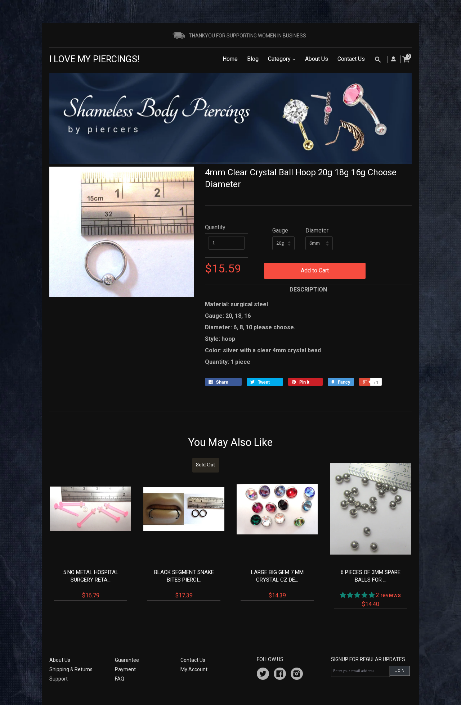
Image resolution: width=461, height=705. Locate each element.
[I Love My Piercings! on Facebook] (280, 675)
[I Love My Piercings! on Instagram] (297, 675)
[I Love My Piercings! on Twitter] (263, 675)
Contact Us (351, 58)
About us (59, 660)
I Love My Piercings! (94, 59)
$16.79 (90, 584)
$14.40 (371, 588)
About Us (316, 58)
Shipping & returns (71, 669)
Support (58, 679)
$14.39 (277, 584)
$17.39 (185, 530)
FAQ (119, 679)
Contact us (192, 660)
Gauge (280, 230)
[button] (358, 595)
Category (280, 58)
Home (230, 58)
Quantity (215, 227)
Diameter (316, 230)
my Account (193, 669)
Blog (253, 58)
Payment (125, 669)
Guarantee (127, 660)
